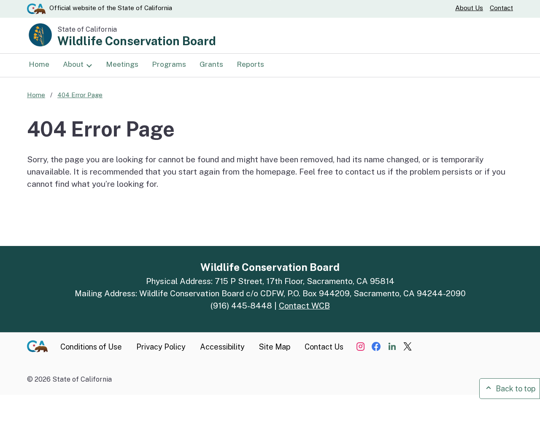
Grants (211, 64)
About (73, 64)
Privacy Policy (161, 346)
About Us (469, 7)
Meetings (122, 64)
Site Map (274, 346)
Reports (250, 64)
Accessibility (222, 346)
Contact (501, 7)
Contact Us (324, 346)
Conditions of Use (91, 346)
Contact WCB (304, 305)
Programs (169, 64)
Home (39, 64)
